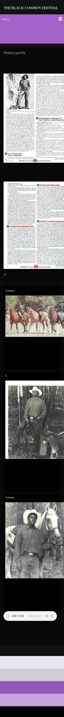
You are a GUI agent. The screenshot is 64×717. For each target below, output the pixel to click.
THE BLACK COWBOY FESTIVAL (31, 8)
